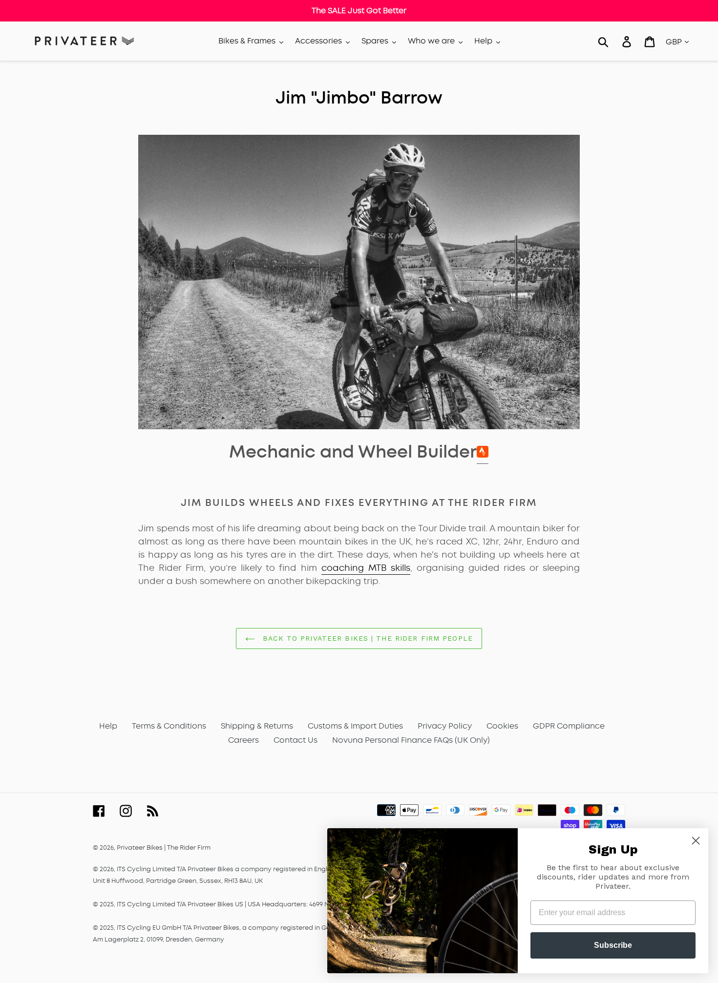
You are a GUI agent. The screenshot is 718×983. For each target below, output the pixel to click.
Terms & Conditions (169, 726)
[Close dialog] (695, 840)
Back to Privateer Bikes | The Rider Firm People (366, 638)
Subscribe (613, 945)
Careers (243, 740)
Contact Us (295, 740)
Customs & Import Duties (355, 726)
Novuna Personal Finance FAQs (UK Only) (411, 740)
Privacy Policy (445, 726)
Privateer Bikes (140, 847)
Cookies (502, 726)
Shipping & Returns (257, 726)
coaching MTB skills (365, 568)
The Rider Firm (189, 847)
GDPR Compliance (569, 726)
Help (108, 726)
